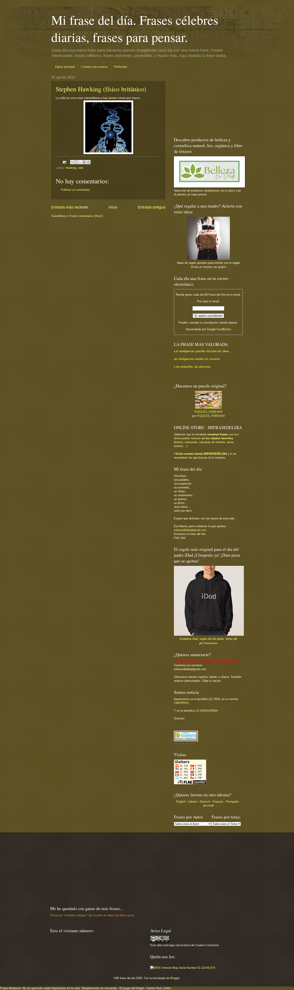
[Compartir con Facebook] (84, 162)
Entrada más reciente (69, 207)
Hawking (71, 167)
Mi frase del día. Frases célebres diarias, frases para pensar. (134, 28)
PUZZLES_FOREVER (208, 411)
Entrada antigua (151, 207)
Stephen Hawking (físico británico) (101, 88)
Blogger (174, 978)
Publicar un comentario (75, 189)
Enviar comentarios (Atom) (86, 216)
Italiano (192, 801)
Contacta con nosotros (94, 66)
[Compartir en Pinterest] (88, 162)
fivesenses (211, 643)
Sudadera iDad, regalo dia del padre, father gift (208, 638)
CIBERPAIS (181, 703)
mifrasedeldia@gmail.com (190, 530)
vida (80, 167)
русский (208, 805)
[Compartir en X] (80, 162)
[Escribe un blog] (76, 162)
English (181, 801)
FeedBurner (224, 329)
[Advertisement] (201, 102)
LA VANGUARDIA (207, 710)
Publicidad (120, 66)
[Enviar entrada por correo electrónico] (64, 162)
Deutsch (205, 801)
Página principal (65, 66)
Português (232, 801)
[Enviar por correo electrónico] (72, 162)
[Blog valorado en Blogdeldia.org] (186, 736)
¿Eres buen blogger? (184, 743)
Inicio (113, 207)
